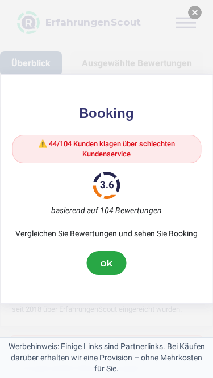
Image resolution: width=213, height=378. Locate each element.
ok (107, 263)
